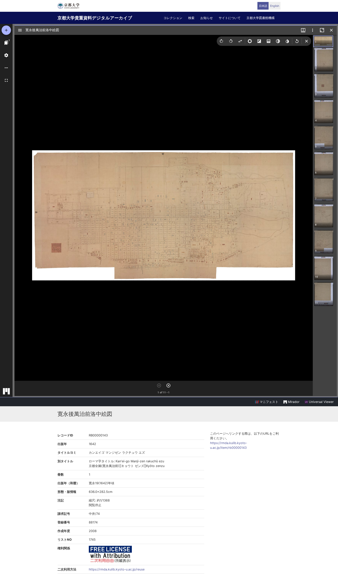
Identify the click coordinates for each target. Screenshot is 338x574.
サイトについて (230, 18)
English (274, 5)
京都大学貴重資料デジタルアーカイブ (95, 17)
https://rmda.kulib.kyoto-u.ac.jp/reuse (117, 569)
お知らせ (206, 18)
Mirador (293, 402)
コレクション (173, 18)
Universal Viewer (321, 402)
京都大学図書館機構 (260, 18)
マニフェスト (268, 402)
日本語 (263, 5)
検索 (191, 18)
